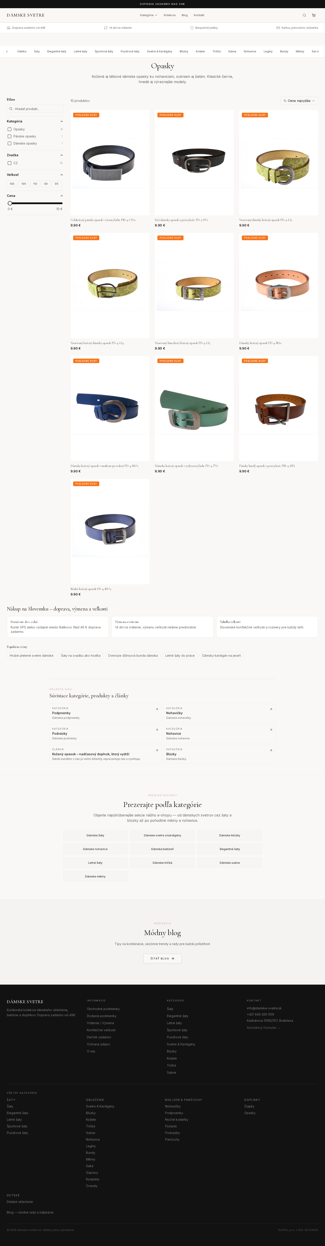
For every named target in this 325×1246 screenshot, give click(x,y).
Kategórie (147, 15)
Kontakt (199, 15)
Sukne (232, 51)
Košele (200, 51)
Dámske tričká (162, 862)
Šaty (37, 51)
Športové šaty (104, 51)
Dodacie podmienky (102, 1016)
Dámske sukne (230, 862)
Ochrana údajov (98, 1044)
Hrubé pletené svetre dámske (32, 655)
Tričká (216, 51)
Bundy (284, 51)
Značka (12, 155)
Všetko (22, 51)
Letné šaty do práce (180, 655)
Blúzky (184, 51)
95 (56, 183)
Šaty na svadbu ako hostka (81, 655)
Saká (89, 1166)
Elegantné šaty (56, 51)
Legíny (268, 51)
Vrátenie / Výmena (100, 1023)
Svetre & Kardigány (159, 51)
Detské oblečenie (20, 1202)
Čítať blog (160, 958)
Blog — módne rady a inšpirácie (30, 1212)
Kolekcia (170, 15)
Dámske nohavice (95, 849)
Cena (11, 196)
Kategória (14, 121)
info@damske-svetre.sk (264, 1008)
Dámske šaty (95, 835)
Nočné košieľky (176, 1119)
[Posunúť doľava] (6, 51)
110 (35, 183)
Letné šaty (80, 51)
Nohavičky (173, 1106)
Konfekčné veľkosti (101, 1030)
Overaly (92, 1186)
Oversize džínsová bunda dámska (133, 655)
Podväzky (172, 1133)
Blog (185, 15)
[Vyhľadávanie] (304, 15)
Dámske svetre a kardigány (162, 835)
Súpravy (92, 1172)
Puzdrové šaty (130, 51)
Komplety (92, 1179)
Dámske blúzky (229, 835)
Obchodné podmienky (103, 1009)
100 (12, 183)
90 (46, 183)
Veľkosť (13, 175)
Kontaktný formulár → (263, 1027)
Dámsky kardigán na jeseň (221, 655)
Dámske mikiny (95, 876)
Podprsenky (174, 1113)
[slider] (10, 203)
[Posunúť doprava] (318, 51)
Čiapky (249, 1106)
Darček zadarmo (99, 1037)
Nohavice (250, 51)
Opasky (250, 1113)
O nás (91, 1051)
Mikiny (300, 51)
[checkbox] (9, 129)
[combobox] (299, 101)
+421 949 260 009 (260, 1014)
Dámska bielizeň (162, 849)
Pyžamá (171, 1126)
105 (23, 183)
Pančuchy (172, 1139)
